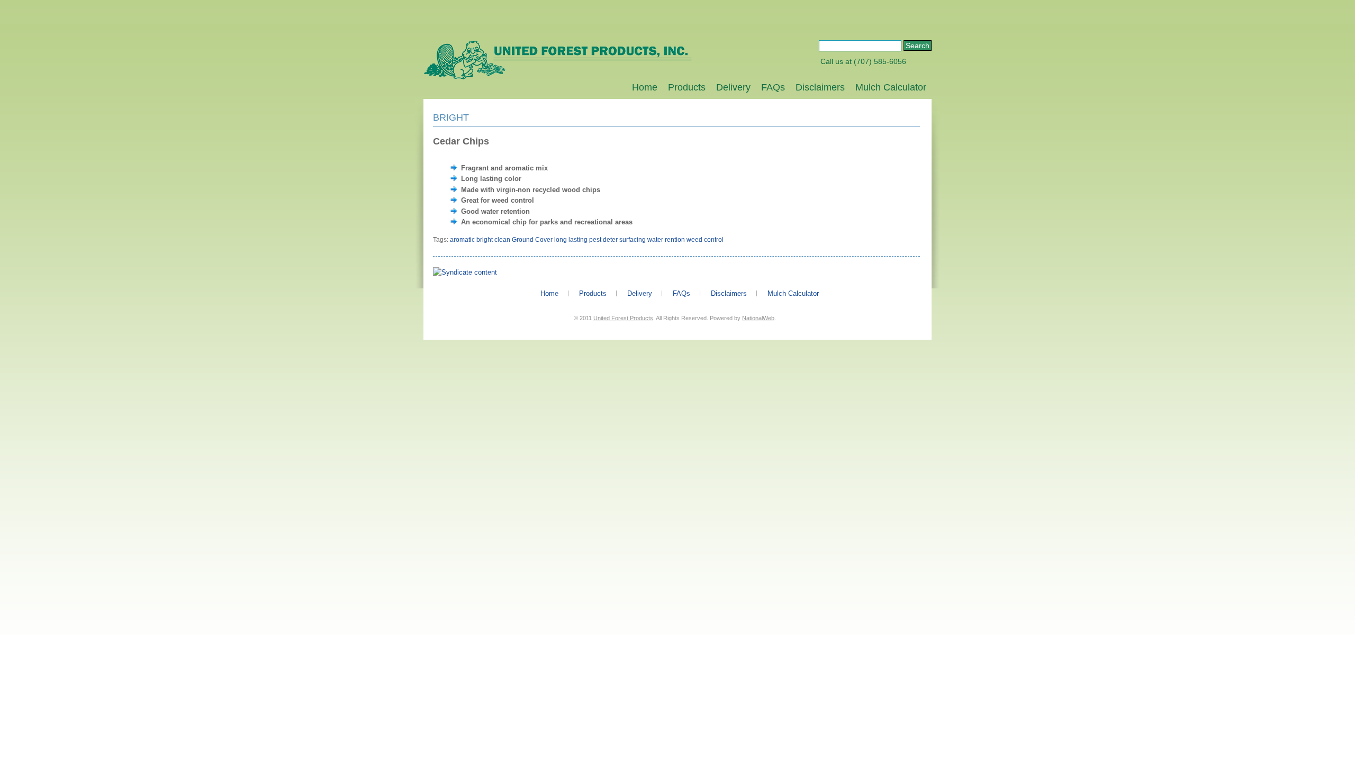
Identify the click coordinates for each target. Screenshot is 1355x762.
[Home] (557, 77)
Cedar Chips (461, 141)
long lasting (571, 239)
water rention (666, 239)
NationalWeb (758, 318)
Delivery (733, 87)
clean (502, 239)
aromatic (462, 239)
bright (484, 239)
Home (644, 87)
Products (687, 87)
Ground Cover (532, 239)
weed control (705, 239)
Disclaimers (820, 87)
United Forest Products (623, 318)
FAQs (773, 87)
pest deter (603, 239)
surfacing (632, 239)
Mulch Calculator (890, 87)
